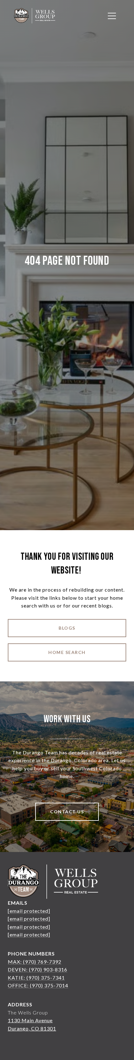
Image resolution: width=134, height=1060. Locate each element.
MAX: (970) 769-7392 (34, 962)
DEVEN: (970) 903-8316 (37, 969)
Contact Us (67, 811)
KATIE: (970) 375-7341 (36, 977)
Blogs (67, 628)
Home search (67, 652)
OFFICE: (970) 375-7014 (38, 985)
